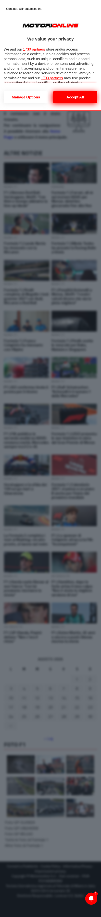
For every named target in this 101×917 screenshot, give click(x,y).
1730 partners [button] (34, 49)
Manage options (26, 97)
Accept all (75, 97)
